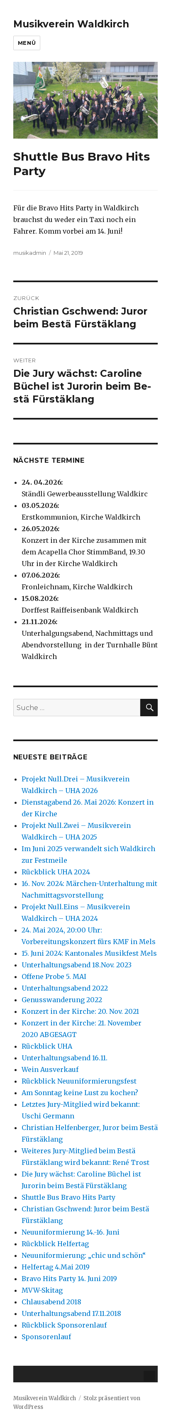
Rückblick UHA (47, 1046)
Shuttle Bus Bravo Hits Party (68, 1197)
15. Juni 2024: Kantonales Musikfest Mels (89, 953)
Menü (27, 42)
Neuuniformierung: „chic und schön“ (84, 1255)
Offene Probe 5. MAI (54, 976)
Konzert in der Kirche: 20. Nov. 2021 (80, 1011)
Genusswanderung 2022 (62, 1000)
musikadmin (29, 252)
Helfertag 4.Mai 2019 (56, 1267)
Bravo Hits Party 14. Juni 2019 (69, 1278)
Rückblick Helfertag (55, 1244)
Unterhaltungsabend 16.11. (64, 1058)
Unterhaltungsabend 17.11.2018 (71, 1313)
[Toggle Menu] (149, 1376)
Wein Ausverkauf (50, 1069)
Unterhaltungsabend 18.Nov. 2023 (77, 965)
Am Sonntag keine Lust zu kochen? (80, 1093)
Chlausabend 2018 (51, 1302)
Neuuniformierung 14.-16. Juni (71, 1232)
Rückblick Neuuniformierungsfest (79, 1081)
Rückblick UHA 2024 (56, 872)
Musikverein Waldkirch (71, 24)
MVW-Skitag (42, 1290)
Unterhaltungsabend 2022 (65, 988)
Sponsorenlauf (46, 1337)
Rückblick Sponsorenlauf (64, 1325)
